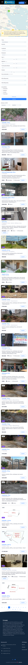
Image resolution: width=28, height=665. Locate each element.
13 (12, 609)
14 (15, 609)
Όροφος (3, 69)
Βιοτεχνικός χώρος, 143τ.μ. (8, 197)
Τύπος (3, 40)
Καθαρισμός (14, 96)
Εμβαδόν (4, 61)
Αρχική (23, 644)
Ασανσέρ (4, 92)
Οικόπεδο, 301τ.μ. (6, 250)
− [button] (1, 8)
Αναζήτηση (14, 99)
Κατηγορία (4, 52)
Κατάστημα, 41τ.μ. (6, 347)
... (10, 609)
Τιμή (3, 57)
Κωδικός (3, 44)
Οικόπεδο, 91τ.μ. (6, 449)
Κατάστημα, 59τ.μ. (6, 373)
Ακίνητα (23, 647)
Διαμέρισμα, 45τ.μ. (6, 568)
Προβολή (23, 129)
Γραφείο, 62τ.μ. (5, 274)
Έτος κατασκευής (7, 74)
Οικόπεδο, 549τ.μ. (6, 596)
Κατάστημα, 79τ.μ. (6, 146)
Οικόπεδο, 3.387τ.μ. (6, 544)
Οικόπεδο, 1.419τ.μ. (6, 520)
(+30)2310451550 (23, 1)
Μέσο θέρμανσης (5, 82)
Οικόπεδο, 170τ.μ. (6, 122)
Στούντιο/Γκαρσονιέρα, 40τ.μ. (9, 172)
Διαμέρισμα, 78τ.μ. (6, 495)
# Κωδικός (21, 2)
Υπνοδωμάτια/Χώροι (6, 65)
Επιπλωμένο (5, 88)
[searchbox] (6, 50)
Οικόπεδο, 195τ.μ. (6, 471)
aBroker (20, 662)
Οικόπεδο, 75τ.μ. (6, 323)
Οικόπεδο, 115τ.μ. (6, 424)
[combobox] (14, 51)
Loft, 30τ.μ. (4, 221)
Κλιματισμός (5, 93)
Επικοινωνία (24, 649)
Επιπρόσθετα (4, 86)
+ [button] (1, 6)
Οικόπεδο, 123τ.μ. (6, 299)
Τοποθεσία (4, 48)
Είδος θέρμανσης (5, 78)
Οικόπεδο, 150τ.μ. (6, 398)
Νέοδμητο (5, 90)
